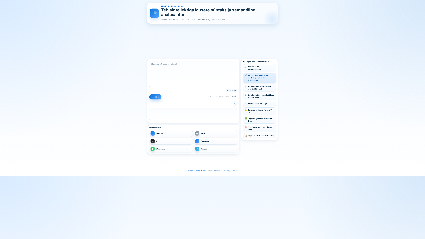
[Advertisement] (213, 41)
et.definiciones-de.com (172, 6)
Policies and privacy (222, 171)
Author (234, 171)
